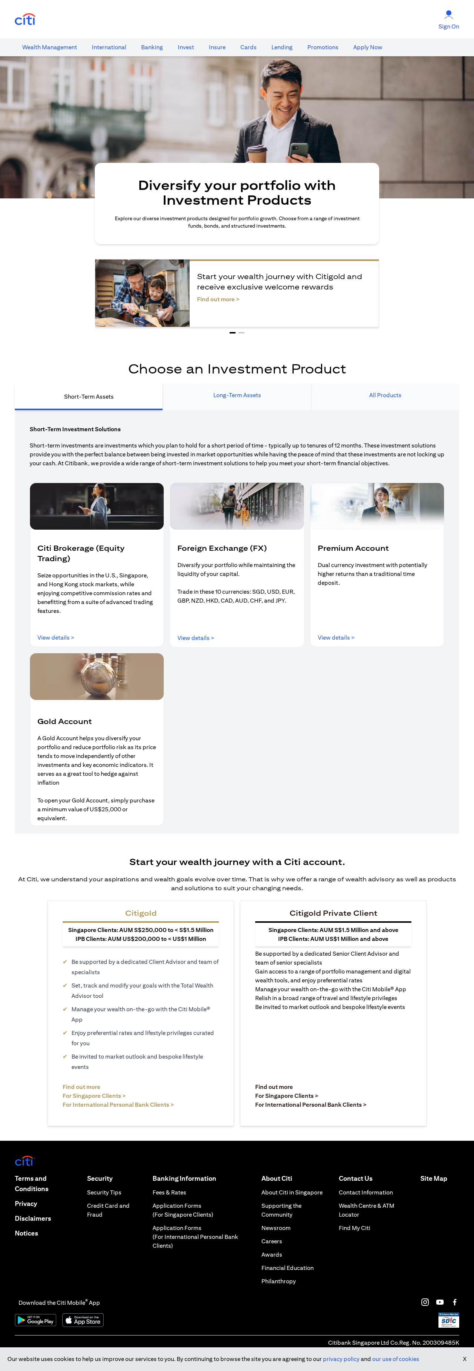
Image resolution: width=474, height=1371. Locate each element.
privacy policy (341, 1358)
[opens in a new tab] (25, 19)
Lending (282, 47)
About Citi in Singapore (292, 1192)
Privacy (26, 1203)
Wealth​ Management (49, 47)
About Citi (276, 1178)
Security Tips (104, 1192)
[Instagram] (425, 1302)
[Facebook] (454, 1302)
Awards (271, 1254)
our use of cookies (395, 1358)
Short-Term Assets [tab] (89, 396)
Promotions (322, 47)
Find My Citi (354, 1227)
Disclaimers (33, 1218)
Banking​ (152, 47)
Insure (217, 47)
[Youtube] (439, 1302)
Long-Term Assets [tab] (237, 395)
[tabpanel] (237, 621)
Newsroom (276, 1227)
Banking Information (184, 1178)
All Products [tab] (385, 395)
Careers (271, 1241)
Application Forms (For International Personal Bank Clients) (195, 1236)
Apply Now (368, 47)
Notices (26, 1233)
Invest (186, 47)
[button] (233, 332)
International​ (109, 47)
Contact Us (356, 1178)
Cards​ (248, 47)
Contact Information (366, 1192)
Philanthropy (278, 1281)
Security (100, 1178)
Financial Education (287, 1267)
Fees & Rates (169, 1192)
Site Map (433, 1178)
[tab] (49, 47)
